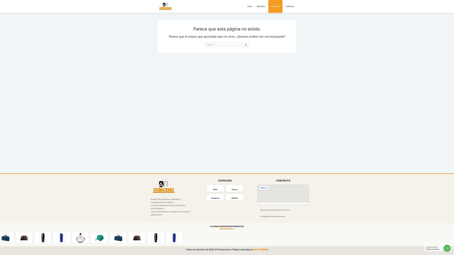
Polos (215, 189)
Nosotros (261, 6)
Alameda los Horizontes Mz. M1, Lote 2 (275, 210)
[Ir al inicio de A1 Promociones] (164, 187)
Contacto (290, 6)
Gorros (235, 189)
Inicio (249, 6)
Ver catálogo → (227, 229)
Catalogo (275, 6)
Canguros (215, 198)
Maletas (234, 198)
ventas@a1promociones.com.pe (272, 216)
